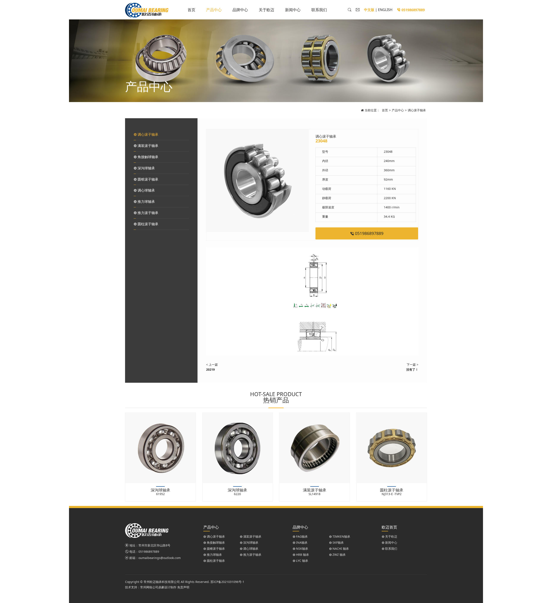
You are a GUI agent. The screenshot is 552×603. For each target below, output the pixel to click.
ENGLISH (385, 9)
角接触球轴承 (147, 156)
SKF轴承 (338, 542)
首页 (191, 9)
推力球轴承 (146, 201)
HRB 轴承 (302, 555)
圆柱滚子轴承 (147, 224)
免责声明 (183, 587)
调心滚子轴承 (417, 110)
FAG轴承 (301, 536)
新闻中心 (293, 9)
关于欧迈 (266, 9)
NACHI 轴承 (340, 548)
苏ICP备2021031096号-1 (227, 582)
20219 (210, 369)
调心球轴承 (146, 190)
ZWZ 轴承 (339, 555)
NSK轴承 (301, 548)
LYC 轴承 (301, 561)
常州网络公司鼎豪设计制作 (158, 587)
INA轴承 (301, 542)
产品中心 (214, 9)
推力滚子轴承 (147, 212)
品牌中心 (240, 9)
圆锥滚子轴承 (147, 179)
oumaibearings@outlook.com (159, 558)
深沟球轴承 (146, 168)
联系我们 (319, 9)
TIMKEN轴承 (341, 536)
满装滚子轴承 (147, 145)
